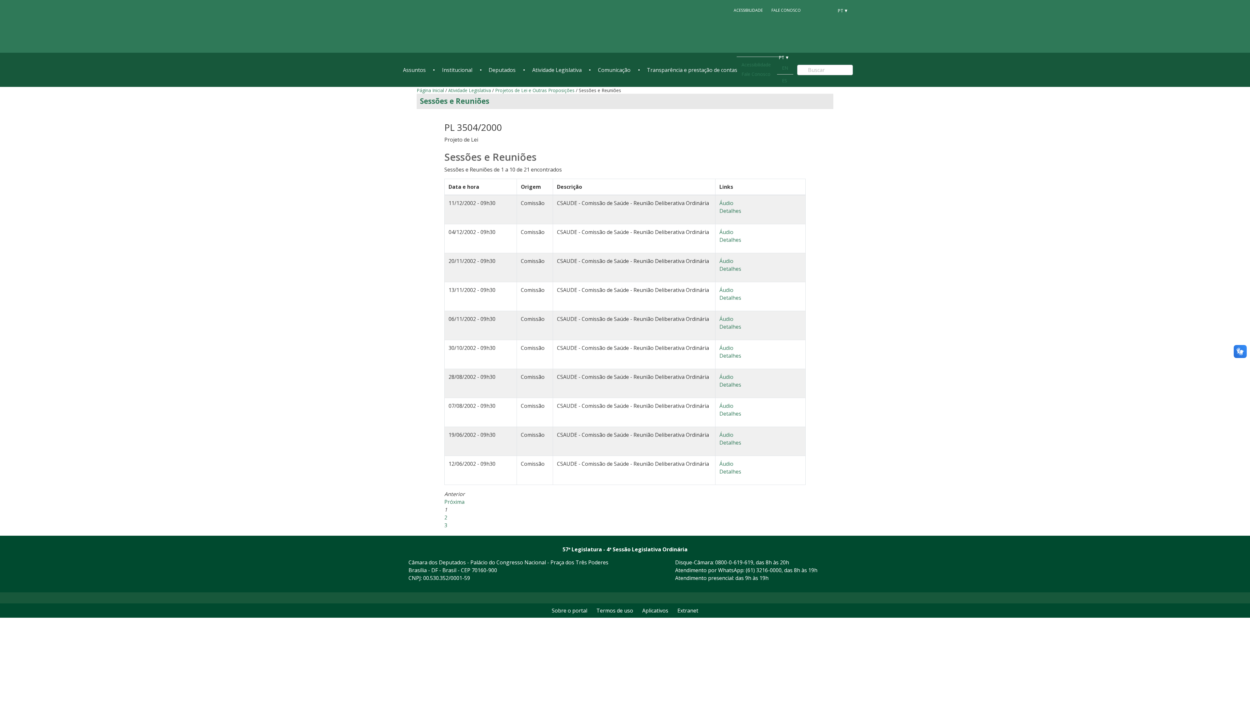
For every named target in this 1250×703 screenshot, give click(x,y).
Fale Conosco (786, 10)
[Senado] (826, 10)
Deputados (502, 70)
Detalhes (730, 210)
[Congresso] (813, 10)
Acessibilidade (748, 10)
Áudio (726, 203)
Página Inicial (430, 90)
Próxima (454, 501)
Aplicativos (655, 610)
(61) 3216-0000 (764, 570)
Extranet (687, 610)
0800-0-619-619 (734, 562)
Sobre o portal (569, 610)
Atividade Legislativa (557, 70)
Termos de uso (614, 610)
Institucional (457, 70)
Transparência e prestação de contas (692, 70)
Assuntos (414, 70)
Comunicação (614, 70)
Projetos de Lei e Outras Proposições (535, 90)
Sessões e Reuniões (454, 101)
